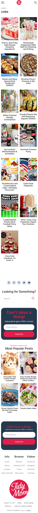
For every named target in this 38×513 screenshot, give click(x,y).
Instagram (31, 465)
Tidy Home (19, 473)
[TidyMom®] (19, 489)
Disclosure (28, 503)
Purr (28, 510)
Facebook (31, 462)
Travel (19, 469)
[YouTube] (29, 283)
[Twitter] (24, 283)
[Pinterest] (19, 283)
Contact (7, 469)
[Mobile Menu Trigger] (3, 3)
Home (3, 8)
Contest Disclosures (23, 506)
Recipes (19, 462)
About (7, 465)
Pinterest (31, 469)
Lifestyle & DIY (19, 465)
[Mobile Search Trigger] (35, 3)
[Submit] (33, 298)
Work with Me (7, 473)
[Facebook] (9, 283)
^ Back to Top (9, 503)
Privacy (8, 506)
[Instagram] (14, 283)
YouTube (31, 473)
